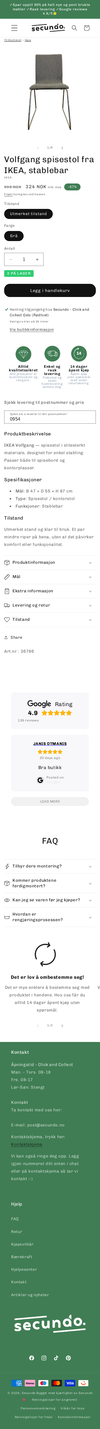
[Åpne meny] (14, 28)
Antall (9, 248)
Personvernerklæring (38, 1408)
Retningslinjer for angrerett (55, 1400)
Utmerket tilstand (28, 213)
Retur (16, 1231)
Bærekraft (21, 1256)
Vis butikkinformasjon (32, 329)
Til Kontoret (12, 40)
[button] (74, 28)
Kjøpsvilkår (22, 1244)
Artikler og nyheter (30, 1295)
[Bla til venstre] (38, 148)
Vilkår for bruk (73, 1408)
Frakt (8, 194)
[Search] (90, 417)
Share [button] (16, 637)
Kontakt (18, 1282)
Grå (14, 236)
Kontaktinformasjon (74, 1417)
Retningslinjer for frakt (34, 1417)
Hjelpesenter (24, 1269)
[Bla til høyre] (62, 148)
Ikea (28, 40)
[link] (45, 979)
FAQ (15, 1218)
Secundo (29, 1393)
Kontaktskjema (26, 1144)
